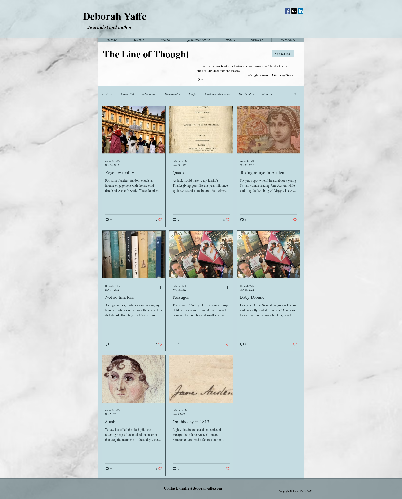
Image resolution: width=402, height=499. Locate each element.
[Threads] (294, 11)
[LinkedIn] (300, 11)
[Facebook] (287, 11)
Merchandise (246, 94)
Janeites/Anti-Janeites (217, 94)
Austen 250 (127, 94)
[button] (295, 95)
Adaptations (149, 94)
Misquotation (172, 94)
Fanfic (192, 94)
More (265, 94)
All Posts (107, 94)
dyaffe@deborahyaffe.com (200, 488)
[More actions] (161, 162)
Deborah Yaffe (114, 15)
